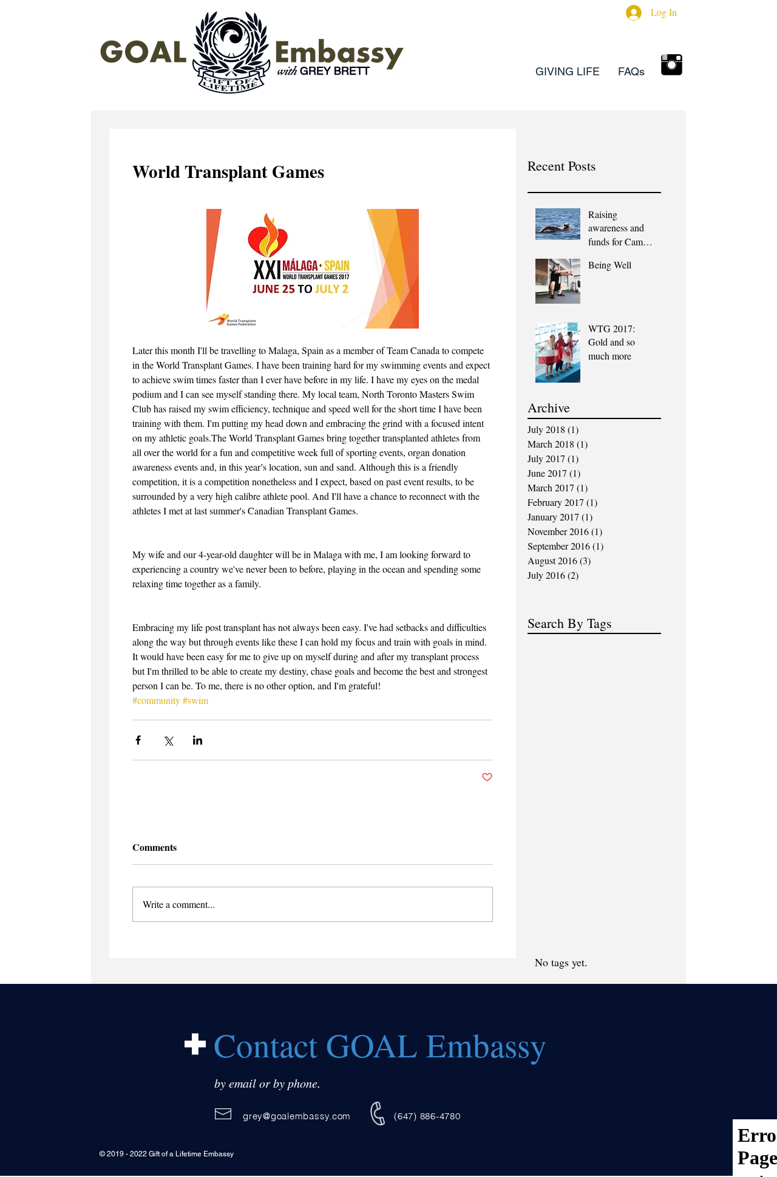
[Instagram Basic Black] (671, 64)
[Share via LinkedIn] (197, 740)
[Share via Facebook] (138, 740)
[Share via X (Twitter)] (168, 740)
